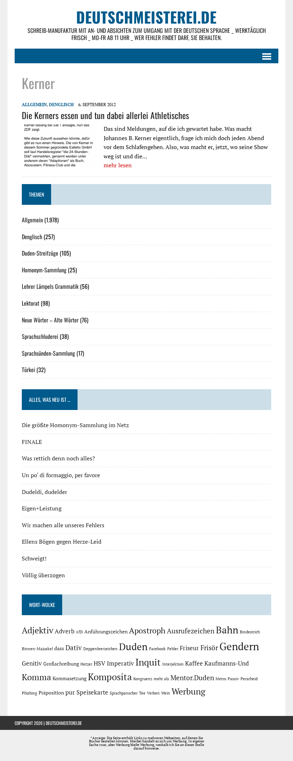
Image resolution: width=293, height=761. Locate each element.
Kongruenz (142, 678)
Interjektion (173, 664)
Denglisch (61, 104)
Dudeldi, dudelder (44, 492)
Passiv (233, 678)
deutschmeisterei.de (64, 723)
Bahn (227, 629)
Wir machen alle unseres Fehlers (63, 525)
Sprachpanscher (124, 693)
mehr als (161, 678)
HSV (99, 663)
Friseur (189, 648)
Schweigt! (34, 558)
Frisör (209, 647)
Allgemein (34, 104)
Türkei (28, 369)
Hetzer (86, 664)
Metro (220, 678)
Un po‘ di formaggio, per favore (61, 475)
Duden (133, 646)
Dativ (73, 647)
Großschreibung (61, 663)
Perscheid (249, 678)
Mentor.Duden (192, 677)
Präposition (51, 692)
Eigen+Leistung (41, 508)
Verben (153, 693)
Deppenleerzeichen (100, 648)
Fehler (172, 648)
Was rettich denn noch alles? (58, 458)
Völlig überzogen (43, 575)
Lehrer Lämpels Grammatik (50, 286)
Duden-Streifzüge (40, 253)
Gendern (239, 646)
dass (59, 648)
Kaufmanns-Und (226, 663)
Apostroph (147, 630)
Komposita (110, 677)
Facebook (157, 648)
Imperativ (120, 663)
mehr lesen (118, 165)
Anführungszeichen (106, 631)
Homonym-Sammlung (44, 270)
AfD (79, 631)
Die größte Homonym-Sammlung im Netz (75, 425)
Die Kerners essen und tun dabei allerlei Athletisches (105, 115)
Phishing (29, 693)
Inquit (148, 662)
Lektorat (30, 303)
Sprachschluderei (40, 336)
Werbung (188, 691)
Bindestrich (250, 631)
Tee (142, 693)
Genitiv (32, 663)
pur (70, 692)
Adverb (64, 631)
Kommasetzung (69, 678)
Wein (165, 693)
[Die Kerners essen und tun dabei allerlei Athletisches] (59, 161)
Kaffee (194, 663)
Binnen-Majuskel (37, 648)
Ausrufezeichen (190, 631)
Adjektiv (37, 630)
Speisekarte (92, 692)
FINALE (32, 442)
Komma (36, 677)
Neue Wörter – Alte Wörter (50, 320)
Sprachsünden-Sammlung (48, 353)
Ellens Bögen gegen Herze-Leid (61, 541)
